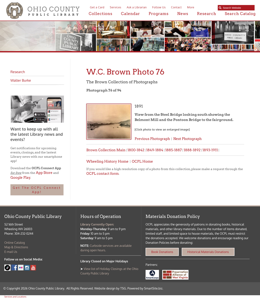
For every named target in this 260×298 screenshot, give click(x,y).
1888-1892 (192, 150)
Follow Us (159, 7)
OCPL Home (142, 161)
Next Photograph (187, 139)
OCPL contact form (102, 173)
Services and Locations (15, 296)
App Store (44, 173)
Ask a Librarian (137, 7)
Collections (100, 13)
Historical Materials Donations (208, 252)
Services (115, 7)
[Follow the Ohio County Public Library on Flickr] (21, 269)
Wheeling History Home (107, 161)
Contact (176, 7)
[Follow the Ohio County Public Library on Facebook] (14, 269)
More (190, 7)
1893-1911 (210, 150)
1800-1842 (135, 150)
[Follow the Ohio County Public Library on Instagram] (27, 269)
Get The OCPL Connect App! (37, 190)
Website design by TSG (110, 288)
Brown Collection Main (105, 150)
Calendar (130, 13)
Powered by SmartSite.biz (144, 288)
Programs (159, 13)
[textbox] (237, 7)
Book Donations (162, 252)
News (182, 13)
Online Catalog (14, 242)
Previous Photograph (152, 139)
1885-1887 (173, 150)
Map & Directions (16, 247)
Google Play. (20, 177)
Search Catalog (240, 13)
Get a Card (97, 7)
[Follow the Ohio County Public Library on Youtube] (33, 269)
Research (206, 13)
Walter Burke (20, 80)
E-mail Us (10, 252)
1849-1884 (155, 150)
